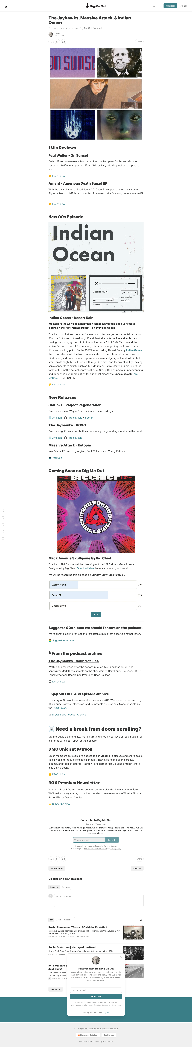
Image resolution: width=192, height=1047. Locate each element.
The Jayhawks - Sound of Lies (73, 661)
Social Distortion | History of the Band (71, 947)
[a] (133, 932)
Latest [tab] (58, 920)
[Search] (154, 5)
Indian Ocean (134, 350)
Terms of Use (109, 1002)
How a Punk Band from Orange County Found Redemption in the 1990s (80, 951)
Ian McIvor (84, 936)
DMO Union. (60, 707)
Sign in (184, 5)
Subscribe (170, 5)
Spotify (89, 417)
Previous (58, 868)
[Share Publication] (159, 5)
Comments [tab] (54, 887)
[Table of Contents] (3, 523)
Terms (99, 1028)
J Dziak (57, 33)
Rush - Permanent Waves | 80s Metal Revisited (77, 927)
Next (135, 868)
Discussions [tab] (68, 920)
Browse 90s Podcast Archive (69, 714)
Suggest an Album (63, 640)
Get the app (109, 1035)
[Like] (51, 41)
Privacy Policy (115, 1005)
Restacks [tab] (65, 887)
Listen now (58, 176)
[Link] (45, 148)
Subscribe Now (61, 804)
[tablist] (59, 887)
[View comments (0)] (57, 41)
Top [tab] (51, 920)
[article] (96, 933)
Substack (83, 1041)
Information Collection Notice (95, 1005)
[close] (121, 957)
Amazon (57, 417)
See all (54, 989)
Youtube (57, 457)
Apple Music (75, 417)
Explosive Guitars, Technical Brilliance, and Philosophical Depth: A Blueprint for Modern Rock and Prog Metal (84, 932)
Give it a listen (85, 568)
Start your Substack (89, 1035)
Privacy (92, 1028)
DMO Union (59, 774)
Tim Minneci (71, 936)
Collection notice (110, 1028)
